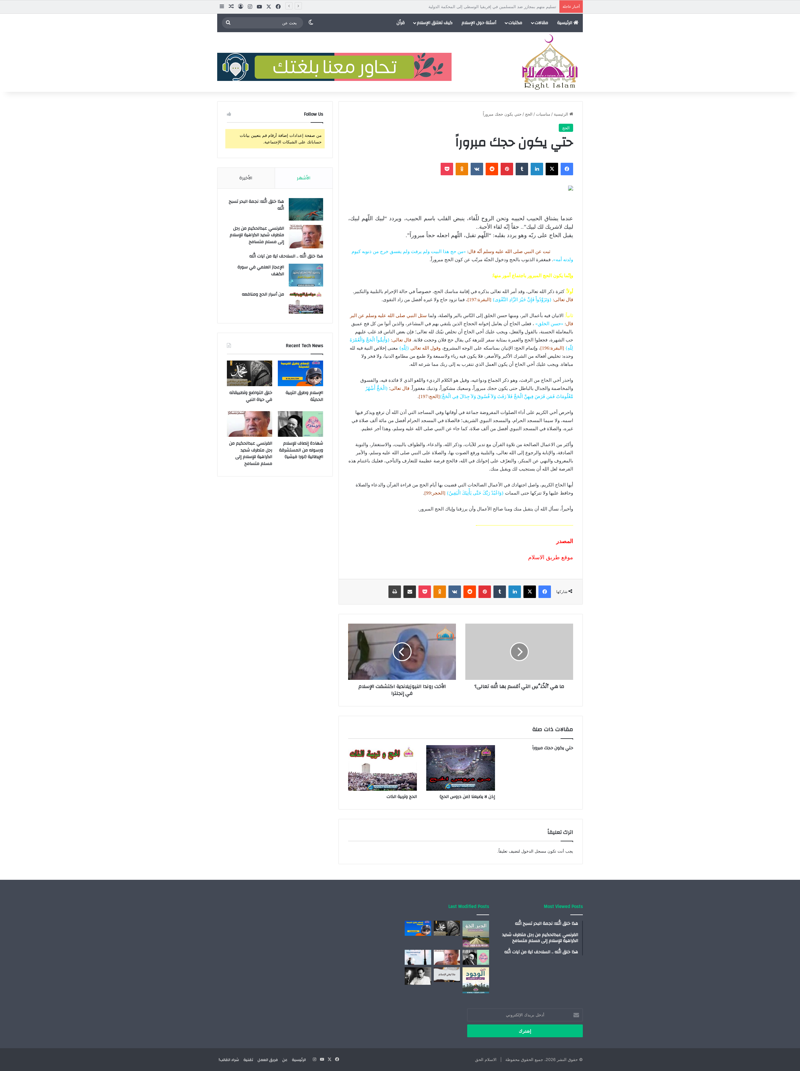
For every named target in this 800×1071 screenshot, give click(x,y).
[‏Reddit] (492, 169)
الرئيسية (565, 23)
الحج (528, 114)
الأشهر (304, 178)
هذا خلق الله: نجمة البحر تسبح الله (256, 204)
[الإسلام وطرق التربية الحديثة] (300, 373)
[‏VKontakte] (477, 169)
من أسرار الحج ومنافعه (263, 294)
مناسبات (543, 114)
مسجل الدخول (533, 851)
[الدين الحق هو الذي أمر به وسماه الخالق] (475, 934)
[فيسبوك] (567, 169)
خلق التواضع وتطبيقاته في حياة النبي (250, 396)
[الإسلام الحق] (550, 62)
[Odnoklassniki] (462, 169)
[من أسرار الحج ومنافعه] (306, 302)
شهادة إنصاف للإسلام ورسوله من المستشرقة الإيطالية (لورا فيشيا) (301, 450)
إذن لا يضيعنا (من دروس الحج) (467, 797)
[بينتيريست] (507, 169)
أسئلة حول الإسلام (479, 23)
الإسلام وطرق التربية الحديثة (304, 396)
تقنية (248, 1060)
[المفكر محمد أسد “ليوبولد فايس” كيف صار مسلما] (418, 976)
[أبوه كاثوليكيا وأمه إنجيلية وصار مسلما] (418, 957)
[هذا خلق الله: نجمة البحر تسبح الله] (306, 209)
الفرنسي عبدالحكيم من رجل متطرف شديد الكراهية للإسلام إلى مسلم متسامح (257, 235)
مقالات (541, 23)
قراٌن (401, 23)
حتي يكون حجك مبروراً (552, 748)
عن (285, 1060)
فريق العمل (268, 1060)
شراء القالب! (229, 1060)
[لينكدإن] (537, 169)
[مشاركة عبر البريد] (409, 591)
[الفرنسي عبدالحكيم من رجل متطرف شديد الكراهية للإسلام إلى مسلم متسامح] (306, 236)
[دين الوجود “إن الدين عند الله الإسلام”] (475, 980)
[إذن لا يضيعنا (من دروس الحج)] (460, 768)
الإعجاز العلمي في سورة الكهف (261, 270)
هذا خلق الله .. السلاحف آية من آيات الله (286, 256)
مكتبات (515, 23)
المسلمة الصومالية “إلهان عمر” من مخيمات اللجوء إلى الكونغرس (500, 6)
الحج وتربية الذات (402, 797)
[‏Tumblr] (522, 169)
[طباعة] (394, 591)
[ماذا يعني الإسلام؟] (447, 974)
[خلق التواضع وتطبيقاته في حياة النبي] (249, 373)
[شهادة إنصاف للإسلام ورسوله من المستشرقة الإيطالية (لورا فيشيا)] (300, 424)
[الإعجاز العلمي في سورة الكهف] (306, 275)
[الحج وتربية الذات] (382, 768)
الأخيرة (245, 178)
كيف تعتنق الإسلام (434, 23)
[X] (552, 169)
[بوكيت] (447, 169)
